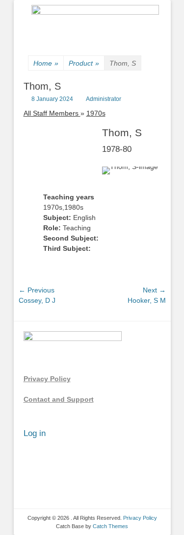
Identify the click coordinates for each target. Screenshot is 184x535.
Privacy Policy (47, 379)
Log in (35, 433)
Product (84, 63)
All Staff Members (52, 113)
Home (45, 63)
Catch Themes (110, 526)
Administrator (103, 99)
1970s (95, 113)
